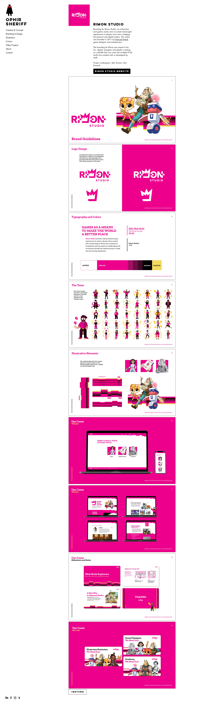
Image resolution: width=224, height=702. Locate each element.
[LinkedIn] (6, 697)
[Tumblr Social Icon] (19, 697)
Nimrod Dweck (121, 39)
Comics (9, 41)
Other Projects (12, 45)
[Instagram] (15, 697)
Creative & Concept (14, 30)
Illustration (10, 37)
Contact (9, 52)
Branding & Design (14, 34)
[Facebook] (11, 697)
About (8, 49)
